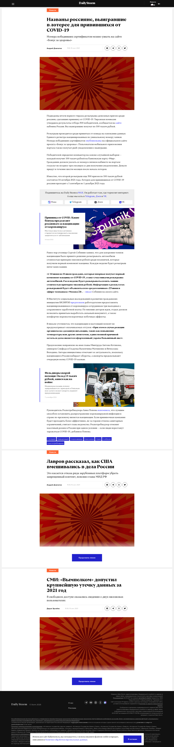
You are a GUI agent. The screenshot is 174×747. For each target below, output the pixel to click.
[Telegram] (86, 702)
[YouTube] (91, 702)
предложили (77, 303)
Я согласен (132, 739)
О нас (70, 703)
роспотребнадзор (55, 443)
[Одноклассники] (100, 702)
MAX (80, 193)
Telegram (90, 196)
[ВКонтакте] (95, 702)
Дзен (98, 196)
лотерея (51, 439)
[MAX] (105, 702)
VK (104, 196)
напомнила (104, 410)
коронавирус (76, 439)
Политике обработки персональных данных (66, 740)
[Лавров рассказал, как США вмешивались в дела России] (107, 484)
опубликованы (94, 141)
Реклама (72, 708)
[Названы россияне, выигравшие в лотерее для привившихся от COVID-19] (107, 48)
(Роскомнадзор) (118, 698)
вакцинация (63, 439)
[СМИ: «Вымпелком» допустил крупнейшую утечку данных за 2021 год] (107, 608)
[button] (13, 4)
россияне (89, 439)
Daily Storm (87, 3)
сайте (119, 123)
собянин (107, 439)
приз (98, 439)
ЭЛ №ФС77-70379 (145, 698)
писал (88, 292)
